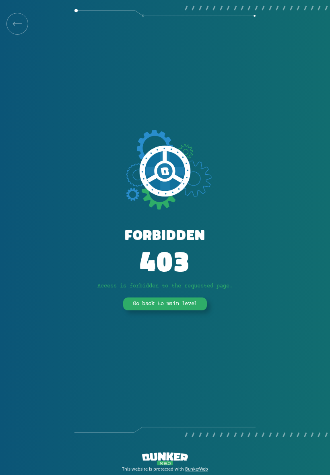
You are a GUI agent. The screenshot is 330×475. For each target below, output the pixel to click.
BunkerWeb (196, 469)
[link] (17, 24)
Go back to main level (165, 304)
